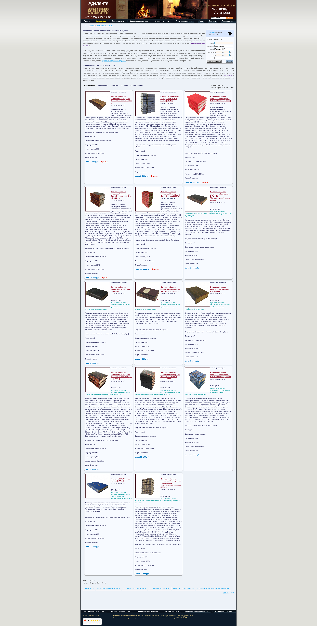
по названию (103, 85)
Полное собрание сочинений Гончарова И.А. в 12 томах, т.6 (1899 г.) (121, 100)
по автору (115, 85)
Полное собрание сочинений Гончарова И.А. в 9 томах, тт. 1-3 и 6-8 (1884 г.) (121, 195)
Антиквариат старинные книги (108, 588)
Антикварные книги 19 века (183, 588)
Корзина (212, 32)
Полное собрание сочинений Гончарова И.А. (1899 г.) (219, 289)
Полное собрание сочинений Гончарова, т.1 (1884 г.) (120, 289)
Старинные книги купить (104, 26)
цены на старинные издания (114, 61)
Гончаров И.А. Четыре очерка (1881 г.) (120, 480)
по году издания (136, 85)
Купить (104, 161)
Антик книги (89, 588)
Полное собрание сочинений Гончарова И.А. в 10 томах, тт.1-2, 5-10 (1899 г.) (121, 376)
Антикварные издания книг (159, 588)
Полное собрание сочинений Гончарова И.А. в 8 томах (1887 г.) (170, 194)
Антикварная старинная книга (134, 588)
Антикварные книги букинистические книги (213, 588)
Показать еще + (228, 592)
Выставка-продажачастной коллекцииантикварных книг (98, 10)
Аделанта (98, 3)
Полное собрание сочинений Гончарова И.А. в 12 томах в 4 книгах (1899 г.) (170, 376)
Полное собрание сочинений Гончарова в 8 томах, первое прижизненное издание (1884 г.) (170, 483)
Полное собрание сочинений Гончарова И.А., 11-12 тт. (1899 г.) (170, 289)
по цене (124, 85)
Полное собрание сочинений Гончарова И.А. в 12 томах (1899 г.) (220, 99)
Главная (92, 26)
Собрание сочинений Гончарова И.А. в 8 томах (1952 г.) (169, 99)
